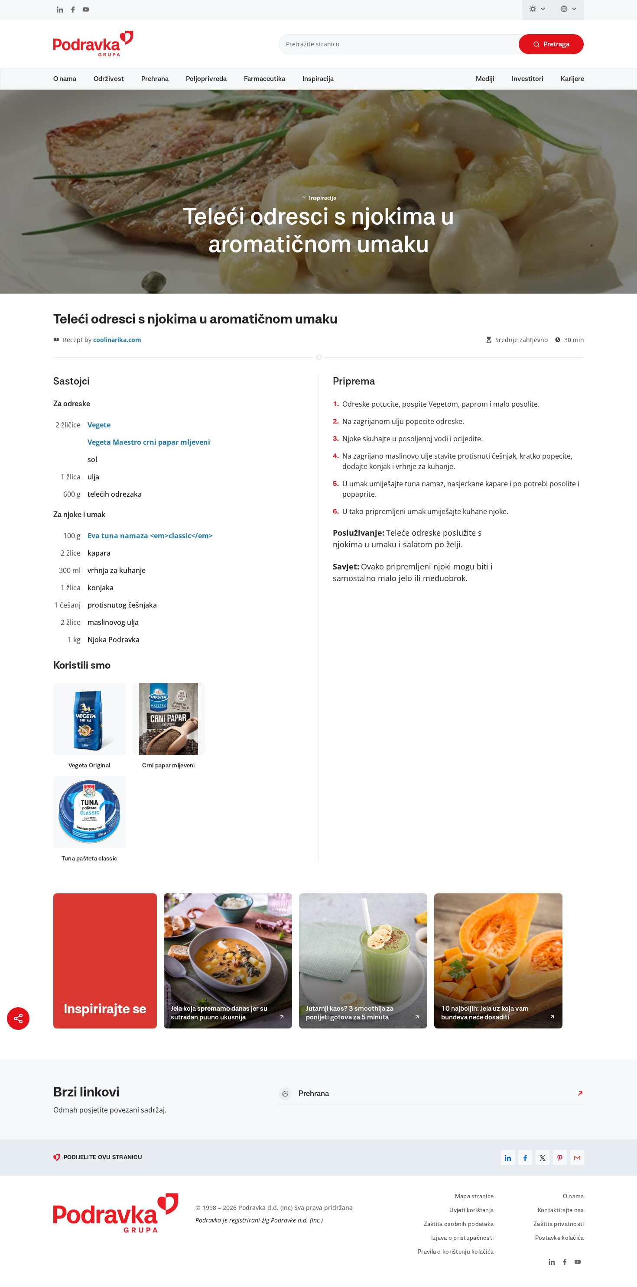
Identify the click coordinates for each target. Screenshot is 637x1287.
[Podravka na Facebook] (73, 10)
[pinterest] (560, 1157)
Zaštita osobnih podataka (459, 1224)
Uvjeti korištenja (471, 1210)
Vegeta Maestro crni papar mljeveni (149, 442)
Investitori (527, 78)
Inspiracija (318, 78)
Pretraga (556, 44)
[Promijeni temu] (537, 10)
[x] (542, 1157)
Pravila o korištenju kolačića (456, 1252)
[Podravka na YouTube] (86, 10)
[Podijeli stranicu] (18, 1018)
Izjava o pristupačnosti (462, 1238)
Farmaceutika (264, 78)
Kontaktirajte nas (561, 1210)
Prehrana (155, 78)
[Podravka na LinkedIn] (60, 10)
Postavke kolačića (559, 1238)
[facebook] (525, 1157)
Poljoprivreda (206, 78)
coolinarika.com (117, 340)
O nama (64, 78)
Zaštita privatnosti (558, 1224)
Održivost (109, 78)
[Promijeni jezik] (568, 10)
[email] (577, 1157)
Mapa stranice (474, 1196)
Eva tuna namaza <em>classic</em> (150, 535)
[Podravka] (93, 54)
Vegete (99, 425)
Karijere (572, 78)
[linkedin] (508, 1157)
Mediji (485, 78)
